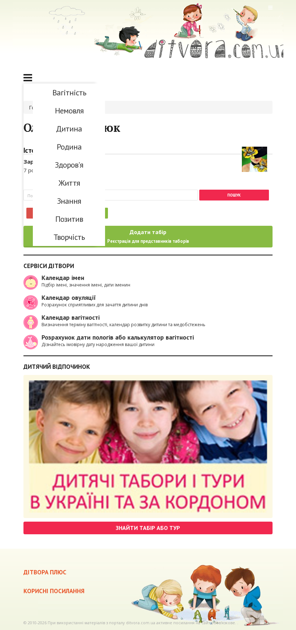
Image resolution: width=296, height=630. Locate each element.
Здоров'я (69, 165)
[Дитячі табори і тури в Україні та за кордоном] (148, 446)
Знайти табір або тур (148, 527)
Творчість (68, 237)
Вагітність (69, 92)
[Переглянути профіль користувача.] (254, 158)
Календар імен (63, 277)
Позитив (69, 219)
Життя (69, 183)
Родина (69, 147)
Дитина (69, 129)
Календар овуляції (69, 297)
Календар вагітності (71, 317)
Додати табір (148, 236)
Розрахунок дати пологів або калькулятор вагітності (118, 337)
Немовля (69, 110)
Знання (69, 201)
